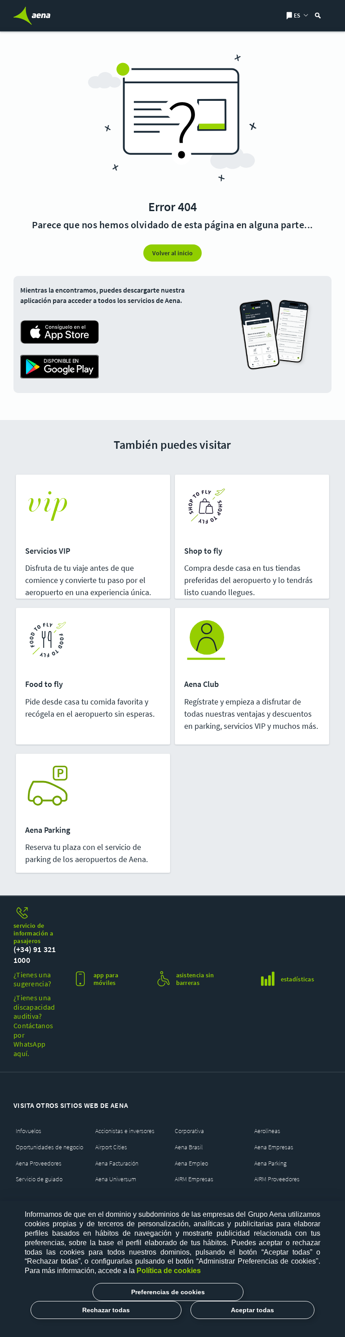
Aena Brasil (189, 1147)
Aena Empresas (273, 1147)
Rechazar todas (106, 1310)
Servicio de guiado (39, 1179)
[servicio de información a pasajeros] (35, 913)
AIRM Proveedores (277, 1179)
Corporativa (189, 1131)
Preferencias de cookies (168, 1292)
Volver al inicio (172, 253)
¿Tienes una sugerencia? (32, 980)
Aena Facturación (116, 1163)
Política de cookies (169, 1270)
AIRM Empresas (194, 1179)
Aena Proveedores (39, 1163)
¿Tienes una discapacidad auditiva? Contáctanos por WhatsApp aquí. (34, 1026)
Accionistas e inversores (125, 1131)
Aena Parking (270, 1163)
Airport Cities (111, 1147)
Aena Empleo (191, 1163)
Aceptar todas (252, 1310)
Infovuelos (28, 1131)
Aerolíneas (267, 1131)
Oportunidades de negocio (49, 1147)
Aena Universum (115, 1179)
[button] (172, 349)
